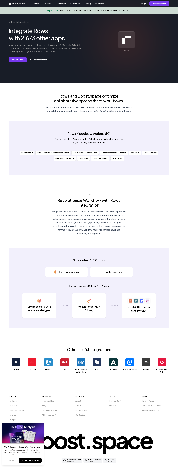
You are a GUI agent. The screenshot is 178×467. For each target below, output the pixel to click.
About (78, 401)
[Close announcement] (167, 10)
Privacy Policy (148, 401)
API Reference (48, 415)
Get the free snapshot (30, 460)
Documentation (49, 410)
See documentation (38, 60)
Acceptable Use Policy (151, 410)
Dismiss (12, 460)
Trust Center (114, 401)
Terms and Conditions (151, 405)
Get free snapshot (159, 3)
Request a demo (18, 60)
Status (112, 405)
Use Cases (13, 405)
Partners (12, 415)
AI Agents (47, 3)
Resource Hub (48, 401)
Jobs (77, 405)
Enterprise (99, 3)
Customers (75, 3)
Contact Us (80, 415)
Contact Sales (81, 410)
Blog (44, 405)
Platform (35, 3)
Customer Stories (16, 410)
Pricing (88, 3)
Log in (143, 3)
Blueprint (62, 3)
